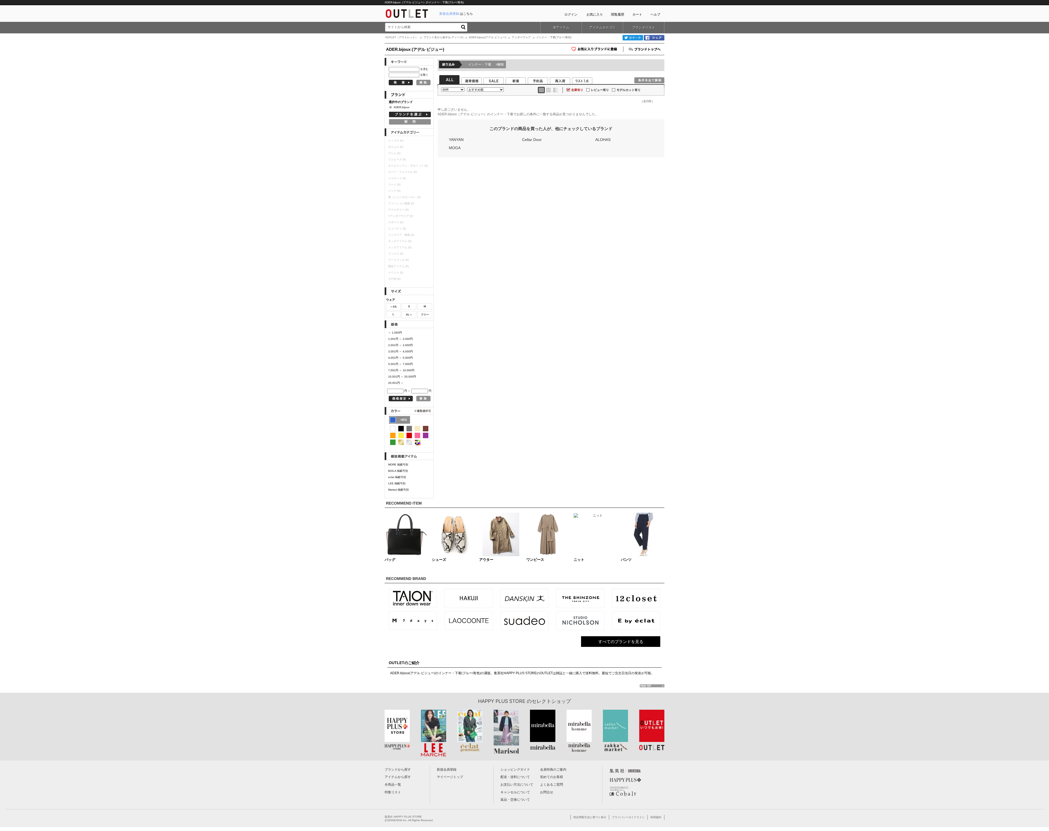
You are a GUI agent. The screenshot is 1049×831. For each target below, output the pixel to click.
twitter (633, 37)
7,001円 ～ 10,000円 (401, 370)
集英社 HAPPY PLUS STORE (403, 816)
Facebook (654, 37)
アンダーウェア (521, 37)
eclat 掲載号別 (397, 477)
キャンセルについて (515, 792)
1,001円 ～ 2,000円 (400, 338)
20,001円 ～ (395, 382)
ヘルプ (655, 14)
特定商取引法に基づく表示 (589, 817)
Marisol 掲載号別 (398, 489)
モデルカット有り (629, 90)
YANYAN (456, 139)
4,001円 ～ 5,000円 (400, 357)
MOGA (455, 148)
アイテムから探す (398, 777)
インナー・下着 (486, 64)
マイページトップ (450, 777)
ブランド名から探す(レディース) (443, 37)
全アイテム (561, 28)
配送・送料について (515, 777)
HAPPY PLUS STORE (501, 701)
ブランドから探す (398, 769)
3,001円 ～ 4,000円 (400, 351)
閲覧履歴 (617, 14)
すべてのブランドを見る (620, 641)
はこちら (456, 14)
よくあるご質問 (551, 784)
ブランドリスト (643, 28)
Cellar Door (532, 139)
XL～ (409, 314)
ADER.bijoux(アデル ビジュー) (487, 37)
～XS (393, 306)
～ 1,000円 (395, 332)
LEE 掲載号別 (396, 483)
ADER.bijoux (401, 107)
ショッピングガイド (515, 769)
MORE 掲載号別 (398, 464)
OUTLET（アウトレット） (401, 37)
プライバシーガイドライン (628, 817)
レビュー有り (600, 90)
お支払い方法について (516, 784)
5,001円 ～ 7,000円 (400, 364)
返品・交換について (515, 799)
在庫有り (577, 90)
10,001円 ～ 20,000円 (402, 376)
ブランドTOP (645, 49)
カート (637, 14)
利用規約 (655, 817)
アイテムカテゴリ (602, 28)
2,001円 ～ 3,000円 (400, 345)
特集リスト (393, 792)
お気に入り (595, 14)
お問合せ (546, 792)
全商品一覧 (393, 784)
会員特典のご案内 (553, 769)
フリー (425, 314)
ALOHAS (603, 139)
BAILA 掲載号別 (398, 470)
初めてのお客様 (551, 777)
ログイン (570, 14)
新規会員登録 (446, 769)
